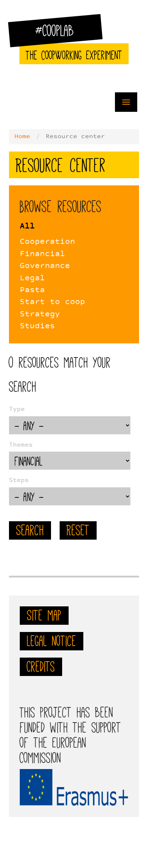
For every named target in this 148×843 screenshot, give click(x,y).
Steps (19, 480)
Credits (41, 666)
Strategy (40, 314)
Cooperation (47, 241)
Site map (44, 615)
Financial (42, 254)
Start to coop (52, 302)
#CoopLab (59, 33)
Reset (78, 530)
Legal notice (51, 641)
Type (17, 409)
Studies (37, 326)
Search (30, 530)
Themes (21, 445)
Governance (45, 266)
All (27, 226)
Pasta (32, 290)
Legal (32, 278)
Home (22, 136)
